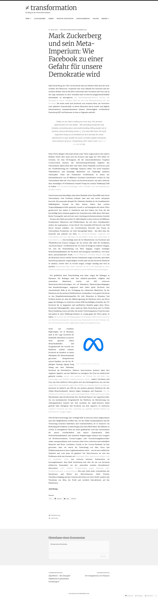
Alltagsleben (40, 18)
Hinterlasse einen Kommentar (73, 30)
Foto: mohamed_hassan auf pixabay (88, 364)
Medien (104, 18)
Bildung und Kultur (65, 18)
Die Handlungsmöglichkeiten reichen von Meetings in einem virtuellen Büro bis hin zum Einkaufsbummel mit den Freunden (79, 100)
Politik (96, 18)
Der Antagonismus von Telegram (97, 574)
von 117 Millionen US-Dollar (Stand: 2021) (89, 255)
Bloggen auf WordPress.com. (79, 593)
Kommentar (103, 556)
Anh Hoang (54, 518)
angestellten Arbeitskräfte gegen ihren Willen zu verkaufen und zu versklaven (79, 385)
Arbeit (51, 18)
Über (27, 18)
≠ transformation (51, 8)
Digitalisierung (83, 18)
